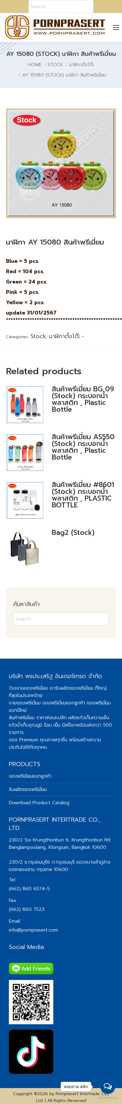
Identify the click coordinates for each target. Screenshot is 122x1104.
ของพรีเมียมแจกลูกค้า (30, 776)
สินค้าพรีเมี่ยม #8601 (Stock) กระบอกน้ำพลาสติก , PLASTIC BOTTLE (83, 495)
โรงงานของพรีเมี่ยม (28, 688)
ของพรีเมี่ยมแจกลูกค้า (63, 702)
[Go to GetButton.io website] (107, 1098)
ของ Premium (23, 739)
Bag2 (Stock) (73, 532)
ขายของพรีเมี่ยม (25, 702)
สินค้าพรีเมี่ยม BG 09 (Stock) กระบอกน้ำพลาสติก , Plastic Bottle (83, 399)
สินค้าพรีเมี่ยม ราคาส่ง (30, 717)
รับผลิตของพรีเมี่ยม (74, 688)
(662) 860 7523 (26, 909)
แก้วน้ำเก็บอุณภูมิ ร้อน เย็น (34, 725)
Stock (38, 336)
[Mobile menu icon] (116, 27)
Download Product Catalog (39, 802)
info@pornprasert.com (33, 930)
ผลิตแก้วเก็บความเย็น (88, 717)
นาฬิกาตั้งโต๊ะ (65, 336)
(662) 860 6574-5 (29, 888)
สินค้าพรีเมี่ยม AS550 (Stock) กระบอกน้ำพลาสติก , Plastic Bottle (83, 447)
